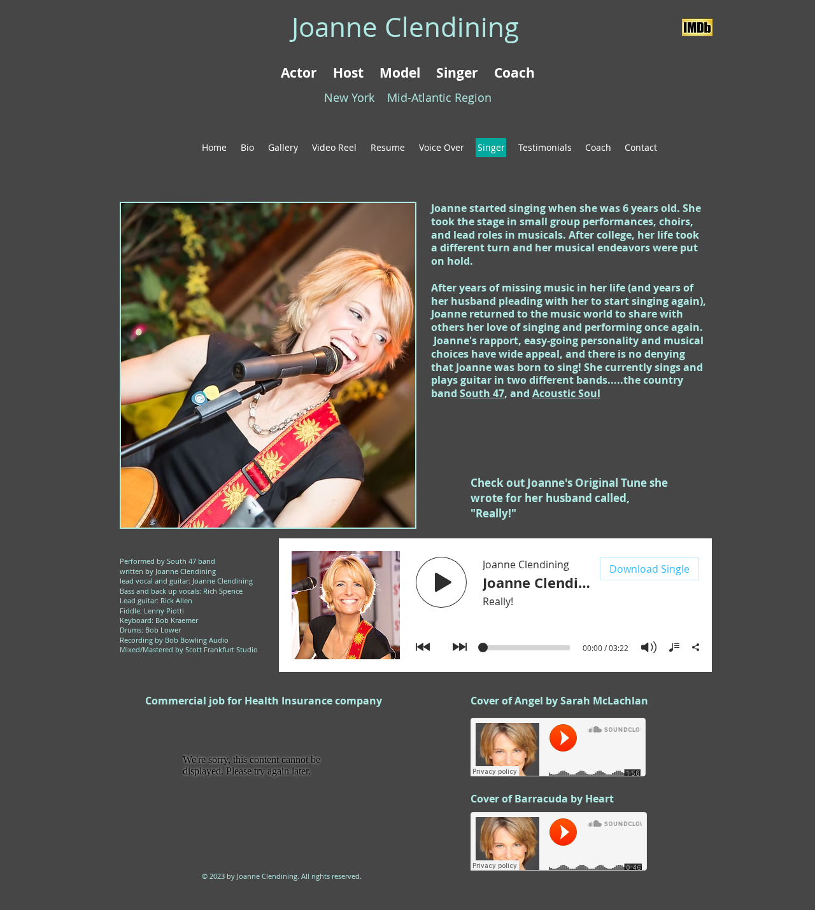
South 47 (482, 393)
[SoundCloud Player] (558, 747)
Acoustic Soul (566, 393)
